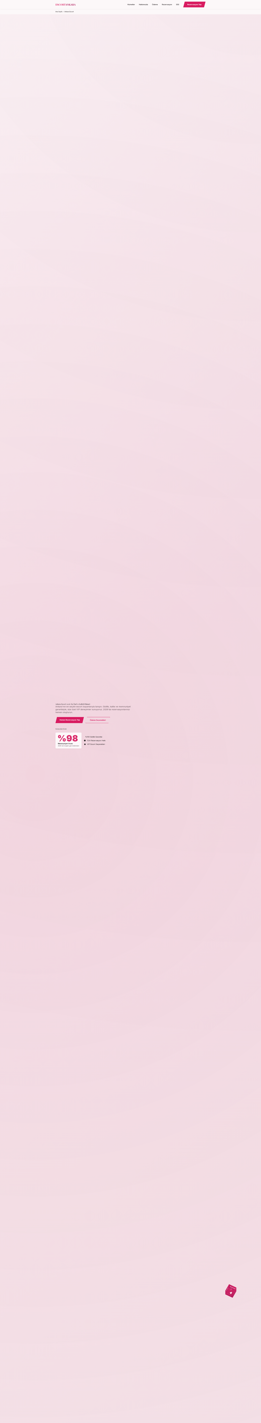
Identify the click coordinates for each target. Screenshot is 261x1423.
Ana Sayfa (58, 11)
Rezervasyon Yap (194, 4)
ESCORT (65, 4)
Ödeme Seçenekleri (98, 720)
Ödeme (155, 4)
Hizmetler (131, 4)
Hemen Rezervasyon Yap (70, 720)
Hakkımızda (143, 4)
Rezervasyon (167, 4)
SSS (177, 4)
